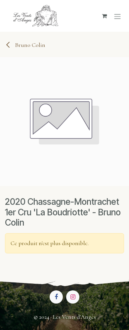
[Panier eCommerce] (104, 15)
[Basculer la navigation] (117, 16)
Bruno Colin (29, 45)
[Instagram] (72, 297)
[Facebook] (56, 297)
